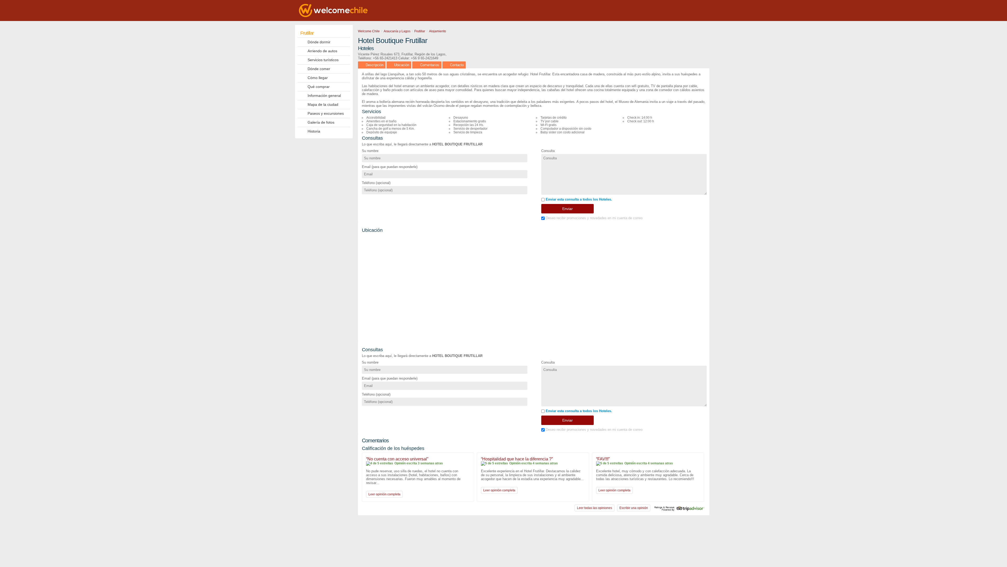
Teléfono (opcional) (376, 183)
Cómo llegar (318, 78)
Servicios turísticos (323, 60)
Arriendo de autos (322, 51)
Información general (324, 95)
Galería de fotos (321, 122)
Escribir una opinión (633, 508)
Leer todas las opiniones (594, 508)
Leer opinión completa (384, 494)
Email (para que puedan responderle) (389, 167)
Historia (314, 131)
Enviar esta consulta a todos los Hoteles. (578, 199)
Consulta (548, 151)
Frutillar (307, 33)
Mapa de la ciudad (323, 104)
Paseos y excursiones (326, 113)
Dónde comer (319, 69)
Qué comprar (319, 87)
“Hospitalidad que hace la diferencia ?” (517, 459)
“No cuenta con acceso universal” (397, 459)
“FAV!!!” (603, 459)
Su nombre (370, 151)
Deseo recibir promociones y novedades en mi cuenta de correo (593, 218)
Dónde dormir (319, 42)
